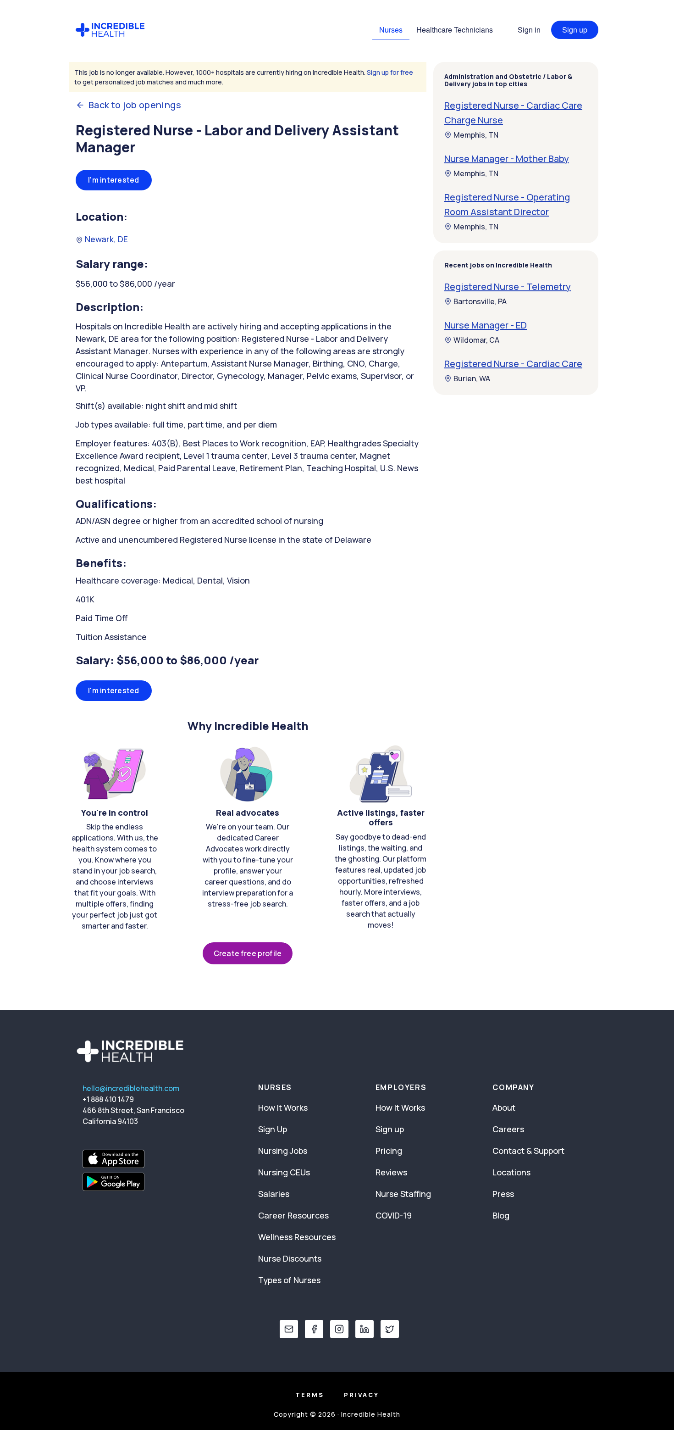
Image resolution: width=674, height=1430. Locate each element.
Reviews (391, 1172)
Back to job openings (134, 105)
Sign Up (272, 1129)
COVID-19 (394, 1215)
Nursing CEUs (284, 1172)
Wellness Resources (297, 1236)
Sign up (574, 29)
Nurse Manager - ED (485, 325)
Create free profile (248, 953)
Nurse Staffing (403, 1193)
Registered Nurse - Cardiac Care (513, 363)
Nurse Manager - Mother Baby (506, 158)
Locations (511, 1172)
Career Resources (293, 1215)
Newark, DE (105, 239)
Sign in (529, 29)
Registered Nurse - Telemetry (507, 286)
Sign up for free (390, 72)
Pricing (389, 1150)
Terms (309, 1395)
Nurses (391, 29)
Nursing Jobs (282, 1150)
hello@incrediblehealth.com (131, 1088)
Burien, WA (471, 378)
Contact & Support (528, 1150)
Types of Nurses (289, 1279)
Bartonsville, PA (480, 301)
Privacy (361, 1395)
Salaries (273, 1193)
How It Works (283, 1107)
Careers (508, 1129)
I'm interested (113, 180)
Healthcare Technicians (454, 29)
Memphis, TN (475, 135)
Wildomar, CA (476, 340)
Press (503, 1193)
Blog (500, 1215)
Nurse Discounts (289, 1258)
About (503, 1107)
